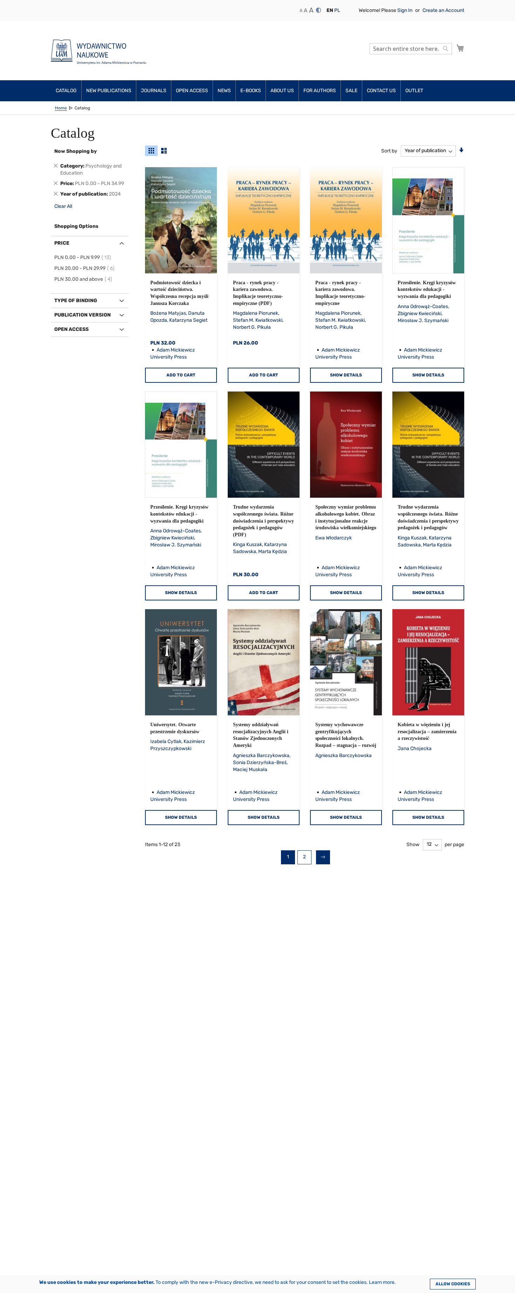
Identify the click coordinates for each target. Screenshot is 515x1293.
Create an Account (443, 10)
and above (84, 279)
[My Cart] (460, 48)
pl (337, 10)
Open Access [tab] (71, 329)
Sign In (405, 10)
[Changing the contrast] (318, 10)
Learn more (381, 1282)
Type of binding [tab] (75, 301)
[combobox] (411, 48)
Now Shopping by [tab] (75, 151)
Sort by (389, 151)
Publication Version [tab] (82, 315)
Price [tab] (61, 243)
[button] (330, 10)
